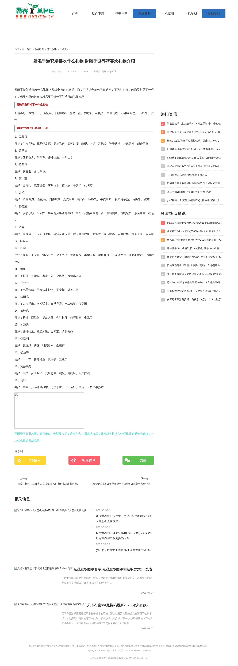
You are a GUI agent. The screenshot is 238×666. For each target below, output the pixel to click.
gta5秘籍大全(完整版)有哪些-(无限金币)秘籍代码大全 (193, 200)
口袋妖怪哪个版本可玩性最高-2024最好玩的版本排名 (193, 183)
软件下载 (98, 13)
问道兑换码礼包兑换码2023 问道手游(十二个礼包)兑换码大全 (193, 123)
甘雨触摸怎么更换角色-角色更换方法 (184, 174)
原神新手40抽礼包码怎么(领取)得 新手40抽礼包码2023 (193, 248)
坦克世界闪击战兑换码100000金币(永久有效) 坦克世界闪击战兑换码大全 (124, 536)
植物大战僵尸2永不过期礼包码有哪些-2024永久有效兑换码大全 (193, 140)
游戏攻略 (214, 13)
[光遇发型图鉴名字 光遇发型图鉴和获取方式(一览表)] (43, 568)
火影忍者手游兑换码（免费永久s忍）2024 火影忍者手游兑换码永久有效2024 (193, 299)
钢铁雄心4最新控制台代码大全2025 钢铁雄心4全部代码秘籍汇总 (193, 239)
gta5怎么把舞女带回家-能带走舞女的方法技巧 (124, 550)
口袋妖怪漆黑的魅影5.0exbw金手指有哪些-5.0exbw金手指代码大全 (193, 149)
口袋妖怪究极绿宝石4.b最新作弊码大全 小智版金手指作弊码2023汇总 (193, 265)
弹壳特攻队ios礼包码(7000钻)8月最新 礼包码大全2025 (193, 231)
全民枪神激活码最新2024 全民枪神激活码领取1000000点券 (193, 291)
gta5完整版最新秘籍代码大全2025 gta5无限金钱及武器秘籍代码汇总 (193, 222)
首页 (75, 13)
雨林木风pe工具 (36, 11)
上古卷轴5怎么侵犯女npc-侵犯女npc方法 (187, 191)
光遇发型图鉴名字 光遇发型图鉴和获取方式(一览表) (113, 569)
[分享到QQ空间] (30, 460)
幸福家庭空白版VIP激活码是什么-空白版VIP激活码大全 (193, 166)
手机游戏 (191, 13)
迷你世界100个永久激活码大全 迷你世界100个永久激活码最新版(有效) (193, 256)
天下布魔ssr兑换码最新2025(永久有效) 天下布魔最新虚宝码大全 (120, 605)
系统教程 (144, 13)
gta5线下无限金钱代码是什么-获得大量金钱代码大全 (193, 157)
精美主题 (121, 13)
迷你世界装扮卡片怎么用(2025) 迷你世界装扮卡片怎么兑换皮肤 (124, 518)
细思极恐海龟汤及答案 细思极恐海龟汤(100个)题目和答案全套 (193, 132)
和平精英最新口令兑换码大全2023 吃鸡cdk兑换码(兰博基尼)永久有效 (193, 273)
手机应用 (167, 13)
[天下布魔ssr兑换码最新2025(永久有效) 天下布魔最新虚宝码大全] (50, 604)
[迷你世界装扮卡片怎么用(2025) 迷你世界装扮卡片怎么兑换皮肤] (50, 510)
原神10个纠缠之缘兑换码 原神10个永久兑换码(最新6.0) (193, 282)
